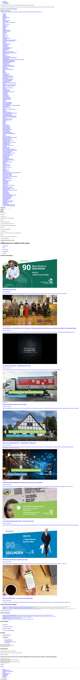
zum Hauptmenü (5, 2)
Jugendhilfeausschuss (6, 143)
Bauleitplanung (5, 77)
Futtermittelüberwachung (7, 119)
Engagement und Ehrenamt (7, 196)
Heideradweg (5, 55)
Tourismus (4, 100)
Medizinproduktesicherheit (7, 161)
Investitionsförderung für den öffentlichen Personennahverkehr (13, 59)
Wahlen (4, 70)
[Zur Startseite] (21, 11)
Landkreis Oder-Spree (6, 30)
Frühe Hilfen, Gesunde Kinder (8, 140)
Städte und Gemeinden (6, 31)
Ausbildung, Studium (6, 20)
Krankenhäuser (5, 160)
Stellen (4, 19)
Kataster (4, 86)
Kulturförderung (5, 183)
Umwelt (4, 101)
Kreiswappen (5, 32)
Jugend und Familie (6, 130)
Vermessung (5, 88)
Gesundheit (5, 146)
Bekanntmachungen (6, 17)
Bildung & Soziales (4, 122)
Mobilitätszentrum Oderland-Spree (8, 60)
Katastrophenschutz (6, 81)
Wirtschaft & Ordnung (5, 73)
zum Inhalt (4, 1)
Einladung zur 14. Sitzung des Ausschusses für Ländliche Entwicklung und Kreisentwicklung (19, 606)
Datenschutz (5, 676)
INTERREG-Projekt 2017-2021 (8, 65)
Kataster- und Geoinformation (8, 87)
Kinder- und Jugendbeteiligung (8, 69)
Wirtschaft (4, 120)
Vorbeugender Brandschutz (7, 79)
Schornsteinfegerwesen (7, 99)
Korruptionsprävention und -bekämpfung (10, 39)
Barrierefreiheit (5, 674)
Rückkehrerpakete (6, 53)
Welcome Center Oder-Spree (8, 195)
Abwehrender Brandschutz (7, 80)
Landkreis (4, 29)
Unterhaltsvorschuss (6, 141)
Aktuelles (4, 15)
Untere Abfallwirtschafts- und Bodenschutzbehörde (11, 105)
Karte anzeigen (7, 642)
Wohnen (4, 50)
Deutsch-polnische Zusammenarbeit (9, 61)
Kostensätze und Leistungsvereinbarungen (10, 176)
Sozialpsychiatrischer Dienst (7, 151)
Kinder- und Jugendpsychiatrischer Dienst (10, 150)
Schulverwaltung (5, 124)
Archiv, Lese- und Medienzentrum (8, 185)
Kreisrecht (4, 33)
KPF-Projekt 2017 (6, 63)
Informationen (5, 93)
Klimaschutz (5, 67)
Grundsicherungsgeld (6, 164)
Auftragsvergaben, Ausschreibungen (9, 22)
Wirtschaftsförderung (6, 48)
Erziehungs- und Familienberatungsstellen (10, 137)
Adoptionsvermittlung (6, 131)
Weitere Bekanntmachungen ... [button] (5, 610)
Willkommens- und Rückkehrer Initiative (10, 52)
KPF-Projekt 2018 (6, 64)
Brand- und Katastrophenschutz (8, 78)
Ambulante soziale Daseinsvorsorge (9, 205)
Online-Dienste (5, 26)
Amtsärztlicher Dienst (6, 147)
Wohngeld (4, 179)
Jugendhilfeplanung (6, 144)
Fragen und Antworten (6, 193)
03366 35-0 (8, 639)
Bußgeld (4, 110)
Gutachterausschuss (6, 89)
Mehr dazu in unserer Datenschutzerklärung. (8, 8)
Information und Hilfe (6, 673)
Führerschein (5, 111)
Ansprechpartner (5, 44)
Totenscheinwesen (6, 157)
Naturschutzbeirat (6, 106)
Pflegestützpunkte (6, 181)
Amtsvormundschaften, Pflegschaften (9, 133)
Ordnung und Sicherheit (7, 97)
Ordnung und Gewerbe (7, 98)
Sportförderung (5, 184)
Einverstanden (8, 10)
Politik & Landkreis (4, 28)
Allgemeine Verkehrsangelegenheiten (9, 109)
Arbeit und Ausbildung (7, 165)
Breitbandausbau (5, 49)
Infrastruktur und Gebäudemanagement (9, 82)
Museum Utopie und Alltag (7, 187)
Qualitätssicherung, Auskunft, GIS (8, 91)
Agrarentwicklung (6, 95)
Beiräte (4, 71)
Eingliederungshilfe (6, 171)
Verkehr (4, 108)
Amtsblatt (4, 18)
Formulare (4, 25)
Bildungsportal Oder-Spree (7, 201)
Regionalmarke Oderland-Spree (8, 51)
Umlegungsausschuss (6, 90)
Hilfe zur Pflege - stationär (7, 175)
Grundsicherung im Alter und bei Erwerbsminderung (12, 172)
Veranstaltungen (5, 21)
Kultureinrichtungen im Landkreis (8, 188)
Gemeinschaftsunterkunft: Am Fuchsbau (9, 194)
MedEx (4, 54)
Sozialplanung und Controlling (8, 200)
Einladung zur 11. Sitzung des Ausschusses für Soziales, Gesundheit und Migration (17, 607)
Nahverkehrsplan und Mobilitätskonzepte (10, 57)
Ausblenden (3, 10)
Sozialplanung (5, 202)
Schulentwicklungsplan (7, 127)
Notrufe (4, 672)
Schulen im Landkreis (6, 125)
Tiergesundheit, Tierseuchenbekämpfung (10, 116)
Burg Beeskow (5, 186)
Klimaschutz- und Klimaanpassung (9, 66)
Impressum (4, 677)
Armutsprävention (6, 203)
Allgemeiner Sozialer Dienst (7, 132)
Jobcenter (4, 162)
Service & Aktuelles (4, 14)
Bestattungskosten (6, 169)
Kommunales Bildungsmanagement (9, 204)
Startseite (2, 210)
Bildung (4, 123)
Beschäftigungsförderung (7, 167)
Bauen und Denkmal (6, 74)
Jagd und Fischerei (6, 96)
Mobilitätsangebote (6, 58)
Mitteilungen (5, 16)
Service (4, 23)
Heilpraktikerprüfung (6, 155)
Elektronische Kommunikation (8, 671)
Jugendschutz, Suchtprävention (8, 145)
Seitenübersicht (5, 675)
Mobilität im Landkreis (6, 56)
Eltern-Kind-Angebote (6, 136)
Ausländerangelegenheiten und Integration (10, 190)
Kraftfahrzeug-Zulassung (7, 112)
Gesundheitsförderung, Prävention (8, 159)
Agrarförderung (5, 94)
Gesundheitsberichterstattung (8, 158)
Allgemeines (5, 163)
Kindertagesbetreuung (6, 139)
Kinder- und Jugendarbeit (7, 138)
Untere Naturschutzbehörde (7, 103)
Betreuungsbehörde (6, 148)
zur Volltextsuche (6, 3)
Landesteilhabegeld (6, 177)
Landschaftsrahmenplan (7, 107)
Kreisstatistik (5, 45)
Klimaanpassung (5, 68)
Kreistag (4, 34)
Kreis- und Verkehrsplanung (7, 47)
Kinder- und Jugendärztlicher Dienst (9, 149)
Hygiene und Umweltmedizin (8, 154)
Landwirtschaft (5, 92)
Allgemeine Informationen (7, 62)
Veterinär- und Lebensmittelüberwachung (10, 113)
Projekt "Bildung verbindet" (7, 129)
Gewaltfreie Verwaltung (7, 43)
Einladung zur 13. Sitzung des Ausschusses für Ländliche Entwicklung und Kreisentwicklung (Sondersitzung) (22, 608)
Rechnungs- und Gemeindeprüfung (9, 40)
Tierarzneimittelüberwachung (8, 118)
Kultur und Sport (5, 182)
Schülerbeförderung (6, 126)
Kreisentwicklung (6, 46)
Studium (4, 42)
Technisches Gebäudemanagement (8, 85)
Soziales (4, 168)
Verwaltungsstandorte (6, 670)
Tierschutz (4, 117)
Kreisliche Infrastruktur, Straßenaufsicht (9, 84)
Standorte (4, 166)
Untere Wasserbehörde (6, 104)
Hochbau (4, 83)
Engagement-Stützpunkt (7, 197)
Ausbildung (5, 41)
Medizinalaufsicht (6, 156)
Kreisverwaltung (5, 35)
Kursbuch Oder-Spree (6, 189)
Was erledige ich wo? (6, 24)
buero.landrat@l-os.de (10, 641)
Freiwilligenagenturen (6, 198)
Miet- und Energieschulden (7, 178)
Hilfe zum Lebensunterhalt (7, 173)
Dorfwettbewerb (5, 199)
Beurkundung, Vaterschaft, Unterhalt (9, 142)
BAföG (4, 134)
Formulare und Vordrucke (7, 180)
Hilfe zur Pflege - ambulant (7, 174)
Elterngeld (4, 135)
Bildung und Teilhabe (6, 128)
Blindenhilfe (5, 170)
